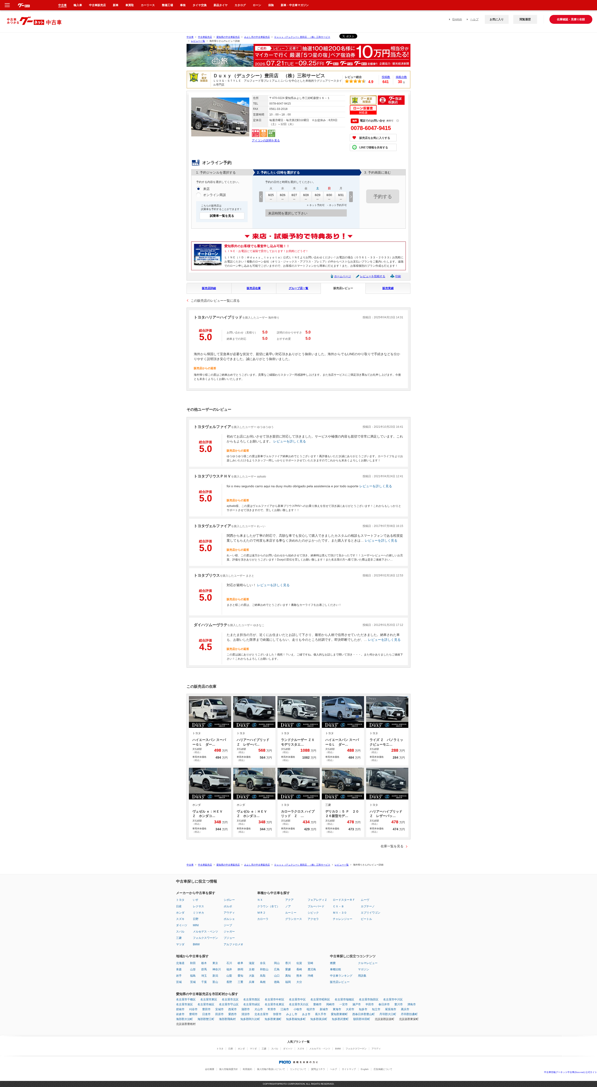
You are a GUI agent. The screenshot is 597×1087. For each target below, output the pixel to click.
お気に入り (497, 19)
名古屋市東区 (208, 999)
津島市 (411, 1004)
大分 (299, 982)
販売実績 (388, 288)
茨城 (193, 982)
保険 (271, 5)
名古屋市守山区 (229, 1004)
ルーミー (290, 912)
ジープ (228, 925)
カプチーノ (368, 906)
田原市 (219, 1014)
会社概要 (209, 1069)
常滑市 (271, 1009)
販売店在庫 (254, 288)
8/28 (306, 195)
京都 (251, 969)
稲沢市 (311, 1009)
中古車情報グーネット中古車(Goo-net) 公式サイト (570, 1072)
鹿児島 (312, 969)
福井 (229, 969)
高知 (288, 975)
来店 (206, 189)
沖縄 (310, 975)
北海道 (180, 963)
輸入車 (78, 5)
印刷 (398, 276)
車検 (183, 5)
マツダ (180, 944)
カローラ (262, 919)
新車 (115, 5)
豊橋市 (317, 1004)
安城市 (219, 1009)
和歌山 (264, 969)
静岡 (240, 969)
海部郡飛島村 (227, 1019)
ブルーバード (316, 906)
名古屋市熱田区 (368, 999)
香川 (288, 963)
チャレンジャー (342, 919)
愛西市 (232, 1014)
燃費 (333, 963)
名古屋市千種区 (186, 999)
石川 (229, 963)
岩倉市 (180, 1014)
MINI (196, 925)
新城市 (324, 1009)
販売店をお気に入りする (374, 138)
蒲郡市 (245, 1009)
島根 (263, 982)
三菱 (179, 938)
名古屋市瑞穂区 (344, 999)
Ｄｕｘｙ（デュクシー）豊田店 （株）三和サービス (302, 37)
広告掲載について (383, 1069)
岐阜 (240, 963)
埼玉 (204, 975)
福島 (193, 975)
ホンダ (180, 912)
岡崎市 (330, 1004)
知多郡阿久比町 (250, 1019)
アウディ (229, 912)
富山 (215, 982)
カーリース (148, 5)
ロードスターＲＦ (344, 899)
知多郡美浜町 (318, 1019)
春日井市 (384, 1004)
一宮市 (343, 1004)
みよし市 (291, 1014)
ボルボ (228, 906)
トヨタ (180, 899)
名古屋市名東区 (274, 1004)
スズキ (180, 919)
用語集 (362, 975)
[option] (298, 57)
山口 (277, 975)
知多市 (363, 1009)
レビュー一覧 (198, 41)
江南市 (285, 1009)
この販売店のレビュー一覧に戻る (215, 300)
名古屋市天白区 (299, 1004)
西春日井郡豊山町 (363, 1014)
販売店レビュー (343, 288)
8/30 (329, 195)
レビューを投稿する (372, 276)
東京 (215, 963)
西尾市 (232, 1009)
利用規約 (247, 1069)
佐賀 (299, 963)
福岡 (288, 982)
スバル (180, 931)
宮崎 (310, 963)
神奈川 (216, 969)
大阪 (251, 975)
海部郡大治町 (184, 1019)
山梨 (229, 975)
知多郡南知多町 (296, 1019)
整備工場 (167, 5)
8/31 (341, 195)
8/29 (317, 195)
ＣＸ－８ (338, 906)
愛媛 (288, 969)
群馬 (204, 969)
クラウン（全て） (268, 906)
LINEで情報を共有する (373, 147)
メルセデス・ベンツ (205, 931)
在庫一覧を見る (392, 846)
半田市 (369, 1004)
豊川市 (398, 1004)
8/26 (282, 195)
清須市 (245, 1014)
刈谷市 (193, 1009)
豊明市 (193, 1014)
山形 (193, 969)
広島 (277, 969)
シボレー (229, 899)
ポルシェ (229, 919)
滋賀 (251, 963)
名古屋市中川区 (393, 999)
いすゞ (197, 899)
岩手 (179, 975)
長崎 (299, 969)
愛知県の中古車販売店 (228, 37)
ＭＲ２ (261, 912)
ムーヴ (365, 899)
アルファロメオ (233, 944)
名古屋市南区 (206, 1004)
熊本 (299, 975)
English (457, 19)
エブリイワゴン (370, 912)
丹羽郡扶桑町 (409, 1014)
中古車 (190, 37)
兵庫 (251, 982)
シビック (313, 912)
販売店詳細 (209, 288)
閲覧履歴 (525, 19)
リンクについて (298, 1069)
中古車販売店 (205, 37)
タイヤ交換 (200, 5)
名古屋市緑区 (251, 1004)
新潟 (215, 975)
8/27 (294, 195)
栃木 (204, 963)
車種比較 (335, 969)
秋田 (193, 963)
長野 (229, 982)
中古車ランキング (341, 975)
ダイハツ (181, 925)
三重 (240, 982)
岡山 (277, 963)
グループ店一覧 (298, 288)
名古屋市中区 (297, 999)
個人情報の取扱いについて (271, 1069)
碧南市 (180, 1009)
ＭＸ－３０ (340, 912)
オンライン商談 (214, 195)
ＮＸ (260, 899)
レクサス (198, 906)
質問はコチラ (318, 1069)
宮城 (179, 982)
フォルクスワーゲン (205, 938)
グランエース (293, 919)
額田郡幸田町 (361, 1019)
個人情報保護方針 (228, 1069)
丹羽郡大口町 (387, 1014)
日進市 (206, 1014)
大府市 (350, 1009)
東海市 (337, 1009)
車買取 (129, 5)
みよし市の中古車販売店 (257, 37)
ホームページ (342, 276)
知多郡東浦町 (273, 1019)
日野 (195, 919)
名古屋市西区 (251, 999)
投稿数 (386, 77)
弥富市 (277, 1014)
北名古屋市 (261, 1014)
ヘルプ (474, 19)
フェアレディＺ (317, 899)
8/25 (271, 195)
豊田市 (206, 1009)
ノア (288, 906)
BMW (196, 944)
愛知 (240, 975)
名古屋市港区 (184, 1004)
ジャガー (229, 931)
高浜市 (405, 1009)
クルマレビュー (368, 963)
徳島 (277, 982)
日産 (179, 906)
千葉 (204, 982)
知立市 (376, 1009)
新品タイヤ (221, 5)
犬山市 (258, 1009)
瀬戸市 (356, 1004)
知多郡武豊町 (340, 1019)
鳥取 (263, 975)
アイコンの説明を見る (266, 140)
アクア (289, 899)
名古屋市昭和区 (320, 999)
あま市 (306, 1014)
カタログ (240, 5)
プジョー (229, 938)
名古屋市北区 (230, 999)
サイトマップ (349, 1069)
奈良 (263, 963)
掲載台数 (401, 77)
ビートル (366, 919)
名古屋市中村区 (274, 999)
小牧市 (298, 1009)
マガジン (363, 969)
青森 (179, 969)
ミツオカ (198, 912)
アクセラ (313, 919)
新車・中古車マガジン (295, 5)
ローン (257, 5)
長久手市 (320, 1014)
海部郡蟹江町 (206, 1019)
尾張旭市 (390, 1009)
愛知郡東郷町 (339, 1014)
